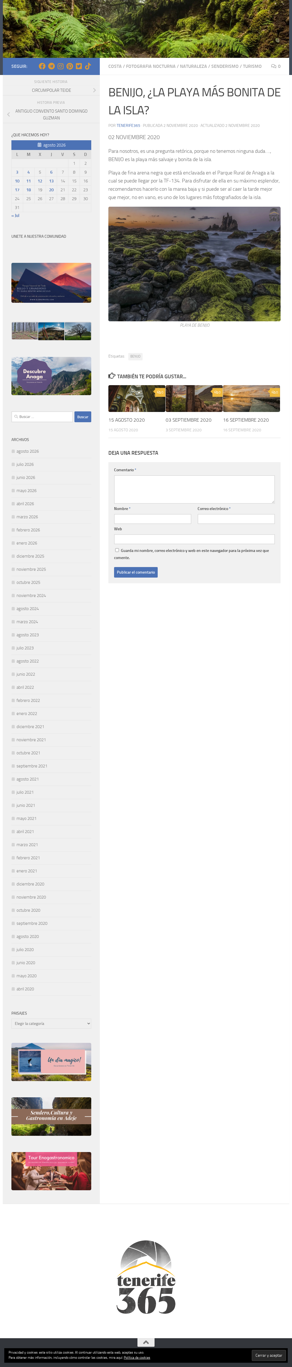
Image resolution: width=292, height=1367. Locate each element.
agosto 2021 (28, 779)
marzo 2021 (27, 844)
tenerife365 (128, 125)
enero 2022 (27, 713)
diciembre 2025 (30, 556)
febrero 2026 (28, 530)
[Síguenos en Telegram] (51, 66)
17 (17, 189)
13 (51, 181)
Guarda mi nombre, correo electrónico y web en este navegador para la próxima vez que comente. (191, 554)
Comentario (125, 470)
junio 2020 (26, 962)
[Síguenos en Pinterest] (69, 66)
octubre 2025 (28, 582)
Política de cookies (137, 1358)
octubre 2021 (28, 752)
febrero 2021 (28, 857)
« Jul (15, 215)
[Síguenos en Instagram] (60, 66)
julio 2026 (25, 464)
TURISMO (252, 66)
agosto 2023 (28, 634)
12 (40, 181)
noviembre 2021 (31, 739)
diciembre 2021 (30, 726)
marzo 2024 (27, 621)
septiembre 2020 (32, 923)
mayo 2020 (26, 975)
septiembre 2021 (32, 766)
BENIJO (135, 356)
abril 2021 (25, 831)
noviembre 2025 (31, 569)
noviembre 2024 (31, 595)
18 (28, 189)
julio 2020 (25, 949)
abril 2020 (25, 989)
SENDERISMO (225, 66)
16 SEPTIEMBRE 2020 (246, 420)
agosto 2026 (28, 451)
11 (28, 181)
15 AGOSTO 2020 (126, 420)
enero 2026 (27, 543)
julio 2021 (25, 792)
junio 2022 (26, 674)
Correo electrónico (214, 508)
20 (51, 189)
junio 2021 (26, 805)
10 (17, 181)
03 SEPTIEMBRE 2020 (189, 420)
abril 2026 (25, 503)
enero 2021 (27, 871)
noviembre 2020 (31, 897)
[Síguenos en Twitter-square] (78, 66)
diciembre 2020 (30, 884)
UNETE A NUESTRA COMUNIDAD (38, 236)
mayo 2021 (26, 818)
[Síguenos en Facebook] (42, 66)
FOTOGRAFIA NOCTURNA (151, 66)
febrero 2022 (28, 700)
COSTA (115, 66)
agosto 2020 (28, 936)
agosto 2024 (28, 608)
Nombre (122, 508)
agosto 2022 (28, 661)
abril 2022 (25, 687)
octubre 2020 (28, 910)
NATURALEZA (193, 66)
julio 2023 (25, 648)
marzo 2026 (27, 516)
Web (118, 529)
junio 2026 (26, 477)
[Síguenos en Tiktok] (87, 66)
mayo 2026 (26, 490)
